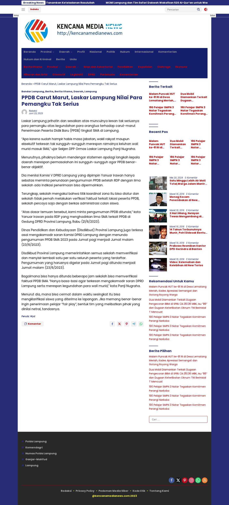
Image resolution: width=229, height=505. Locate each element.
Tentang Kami (159, 491)
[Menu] (23, 9)
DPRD (91, 74)
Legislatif (76, 74)
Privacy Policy (85, 491)
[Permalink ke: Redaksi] (24, 112)
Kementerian (167, 52)
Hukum (125, 52)
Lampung (90, 91)
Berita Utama (33, 67)
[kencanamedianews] (73, 30)
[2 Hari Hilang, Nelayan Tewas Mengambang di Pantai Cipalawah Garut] (158, 215)
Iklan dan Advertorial (98, 67)
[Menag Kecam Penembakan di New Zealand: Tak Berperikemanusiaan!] (158, 199)
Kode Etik (139, 491)
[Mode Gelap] (206, 9)
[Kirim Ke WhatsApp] (141, 324)
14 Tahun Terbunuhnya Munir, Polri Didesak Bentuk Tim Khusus (188, 231)
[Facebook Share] (112, 324)
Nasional (96, 52)
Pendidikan (125, 67)
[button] (198, 9)
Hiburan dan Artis (35, 74)
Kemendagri (34, 447)
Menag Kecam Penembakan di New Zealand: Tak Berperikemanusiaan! (185, 198)
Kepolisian (145, 67)
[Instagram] (191, 480)
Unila (73, 59)
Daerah (64, 52)
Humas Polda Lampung (41, 453)
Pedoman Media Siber (113, 491)
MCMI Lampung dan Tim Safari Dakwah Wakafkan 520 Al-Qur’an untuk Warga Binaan (150, 2)
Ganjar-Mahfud (36, 459)
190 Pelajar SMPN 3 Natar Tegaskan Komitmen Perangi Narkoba (162, 111)
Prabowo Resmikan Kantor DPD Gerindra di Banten (188, 247)
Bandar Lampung (32, 91)
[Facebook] (171, 480)
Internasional (144, 52)
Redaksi (33, 110)
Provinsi (46, 52)
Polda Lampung (36, 441)
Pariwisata (107, 74)
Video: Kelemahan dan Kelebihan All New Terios (186, 263)
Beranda (30, 52)
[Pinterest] (185, 480)
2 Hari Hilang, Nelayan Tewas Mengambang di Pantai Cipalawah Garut (186, 215)
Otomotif (58, 74)
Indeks (34, 9)
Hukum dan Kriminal (37, 59)
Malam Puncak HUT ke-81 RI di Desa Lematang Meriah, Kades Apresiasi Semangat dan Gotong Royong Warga (162, 97)
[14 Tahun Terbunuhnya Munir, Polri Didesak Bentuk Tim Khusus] (158, 232)
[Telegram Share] (134, 324)
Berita (60, 59)
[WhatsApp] (198, 480)
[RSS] (205, 480)
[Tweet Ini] (119, 324)
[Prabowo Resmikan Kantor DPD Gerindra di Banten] (158, 248)
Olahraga (163, 67)
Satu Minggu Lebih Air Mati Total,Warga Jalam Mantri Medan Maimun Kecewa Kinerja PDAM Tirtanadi (188, 182)
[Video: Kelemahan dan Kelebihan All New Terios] (158, 264)
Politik (111, 52)
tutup (16, 15)
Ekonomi (181, 67)
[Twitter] (178, 480)
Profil (81, 52)
